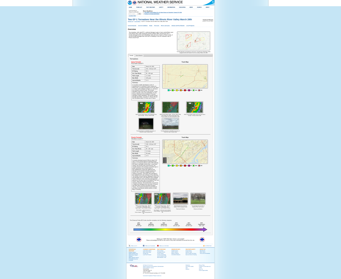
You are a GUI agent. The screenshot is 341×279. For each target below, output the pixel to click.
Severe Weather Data (161, 256)
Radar (150, 25)
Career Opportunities (203, 270)
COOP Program (174, 250)
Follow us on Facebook (149, 245)
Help (187, 267)
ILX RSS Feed (208, 245)
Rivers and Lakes (165, 25)
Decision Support (132, 252)
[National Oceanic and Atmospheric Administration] (129, 2)
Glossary (187, 269)
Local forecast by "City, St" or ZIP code (134, 11)
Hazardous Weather (132, 250)
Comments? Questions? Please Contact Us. (152, 275)
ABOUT (207, 7)
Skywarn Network (175, 253)
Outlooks (130, 256)
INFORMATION (171, 7)
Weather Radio (189, 252)
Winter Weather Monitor (134, 257)
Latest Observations (147, 250)
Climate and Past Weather (178, 25)
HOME (130, 7)
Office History (202, 252)
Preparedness (189, 250)
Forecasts (156, 25)
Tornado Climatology (161, 254)
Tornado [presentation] (131, 55)
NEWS (191, 7)
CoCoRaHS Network (175, 254)
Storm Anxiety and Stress (191, 253)
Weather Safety (190, 249)
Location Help (132, 15)
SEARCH (199, 7)
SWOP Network (174, 252)
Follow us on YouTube (164, 245)
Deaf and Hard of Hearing (191, 254)
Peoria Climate (160, 250)
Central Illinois (137, 21)
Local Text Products (147, 254)
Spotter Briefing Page (133, 253)
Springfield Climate (161, 252)
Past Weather (161, 249)
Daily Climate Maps (147, 252)
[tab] (131, 55)
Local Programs (190, 25)
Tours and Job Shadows (205, 253)
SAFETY (161, 7)
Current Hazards (132, 25)
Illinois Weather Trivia (161, 257)
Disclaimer (188, 265)
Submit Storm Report (133, 255)
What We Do (202, 250)
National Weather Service (148, 267)
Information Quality (189, 266)
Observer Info (175, 249)
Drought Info (145, 253)
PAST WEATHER (150, 7)
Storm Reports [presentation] (139, 55)
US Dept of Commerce (148, 265)
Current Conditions (143, 25)
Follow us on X (133, 245)
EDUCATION (182, 7)
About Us (202, 249)
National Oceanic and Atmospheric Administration (153, 266)
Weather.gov (130, 21)
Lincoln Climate (160, 253)
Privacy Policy (202, 265)
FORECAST (139, 7)
